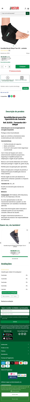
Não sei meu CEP (5, 92)
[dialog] (15, 393)
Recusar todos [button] (15, 399)
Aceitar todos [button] (15, 394)
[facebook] (9, 96)
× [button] (28, 386)
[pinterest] (14, 96)
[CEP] (11, 88)
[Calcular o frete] (25, 88)
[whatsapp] (11, 96)
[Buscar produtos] (27, 13)
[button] (0, 243)
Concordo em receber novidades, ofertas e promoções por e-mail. (15, 317)
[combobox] (15, 13)
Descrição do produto (5, 62)
